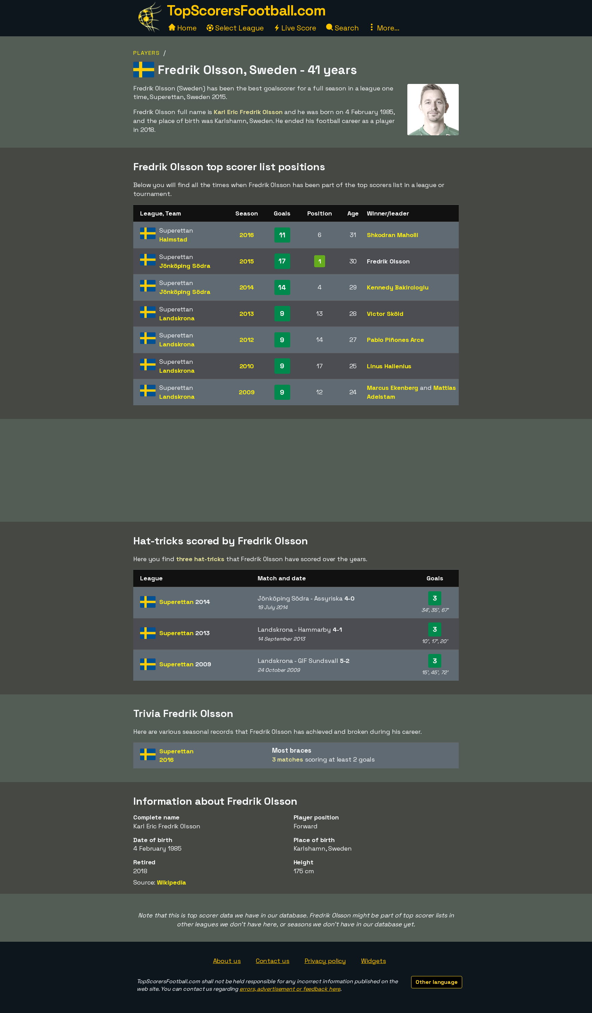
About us (227, 961)
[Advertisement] (296, 470)
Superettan (184, 602)
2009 (247, 392)
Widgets (373, 961)
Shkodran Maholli (392, 235)
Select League (238, 28)
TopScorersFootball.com (246, 10)
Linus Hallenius (389, 366)
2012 (246, 340)
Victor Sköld (385, 314)
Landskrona (177, 318)
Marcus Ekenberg (393, 388)
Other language (437, 982)
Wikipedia (171, 882)
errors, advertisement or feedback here (289, 988)
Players (146, 53)
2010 (246, 366)
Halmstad (173, 239)
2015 (246, 261)
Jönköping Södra (184, 266)
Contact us (272, 961)
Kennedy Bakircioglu (398, 287)
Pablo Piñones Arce (395, 340)
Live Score (298, 28)
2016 (246, 235)
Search (345, 28)
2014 (246, 287)
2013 (246, 314)
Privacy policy (325, 961)
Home (186, 28)
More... (387, 28)
